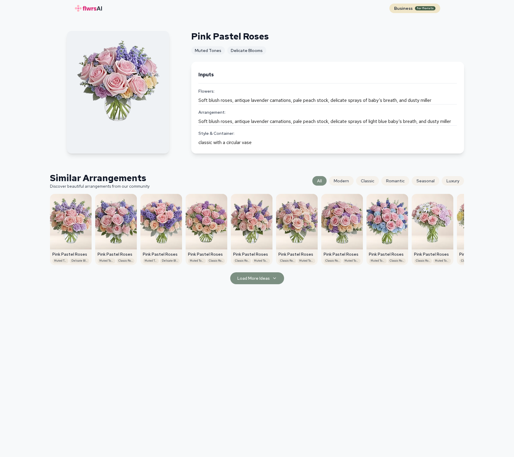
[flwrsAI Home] (88, 8)
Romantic (395, 181)
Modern (341, 181)
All (319, 181)
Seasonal (425, 181)
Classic (367, 181)
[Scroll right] (459, 218)
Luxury (452, 181)
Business (414, 8)
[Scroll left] (54, 218)
